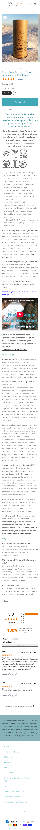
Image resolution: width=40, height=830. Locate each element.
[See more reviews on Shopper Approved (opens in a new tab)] (16, 675)
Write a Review (20, 645)
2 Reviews (21, 79)
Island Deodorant (16, 829)
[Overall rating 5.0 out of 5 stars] (8, 79)
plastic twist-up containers (18, 534)
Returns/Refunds (11, 752)
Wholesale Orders (12, 797)
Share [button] (6, 601)
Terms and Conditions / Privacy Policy (17, 779)
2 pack (18, 93)
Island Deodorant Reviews (15, 802)
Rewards (8, 762)
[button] (4, 3)
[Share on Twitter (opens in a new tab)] (13, 675)
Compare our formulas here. (14, 349)
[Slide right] (24, 68)
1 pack (6, 93)
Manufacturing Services (14, 791)
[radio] (29, 614)
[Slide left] (15, 68)
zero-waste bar (28, 528)
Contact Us (9, 773)
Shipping (8, 757)
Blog (6, 786)
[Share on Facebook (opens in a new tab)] (9, 675)
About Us (8, 767)
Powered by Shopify (28, 829)
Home (6, 747)
